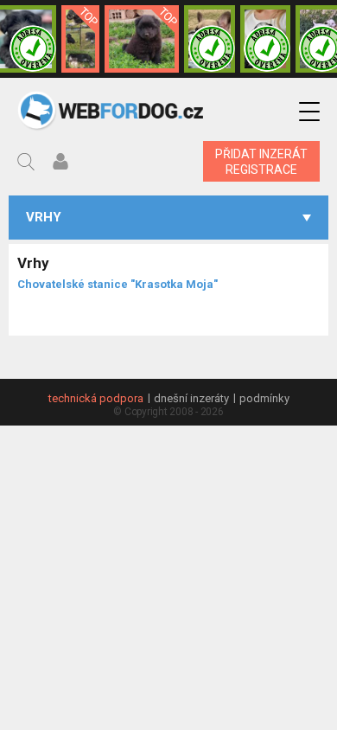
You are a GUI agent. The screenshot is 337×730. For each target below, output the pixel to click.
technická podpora (95, 398)
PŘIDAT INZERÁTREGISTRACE (261, 161)
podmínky (264, 398)
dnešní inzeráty (191, 398)
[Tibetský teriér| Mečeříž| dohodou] (265, 39)
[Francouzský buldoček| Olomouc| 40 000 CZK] (209, 39)
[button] (309, 112)
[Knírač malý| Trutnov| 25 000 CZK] (80, 39)
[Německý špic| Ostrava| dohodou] (142, 39)
